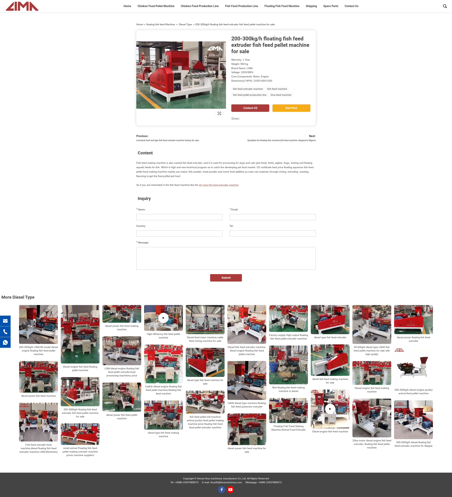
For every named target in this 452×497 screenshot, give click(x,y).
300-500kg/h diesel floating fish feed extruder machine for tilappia (413, 444)
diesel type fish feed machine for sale (205, 382)
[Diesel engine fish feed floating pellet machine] (80, 334)
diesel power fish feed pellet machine (121, 416)
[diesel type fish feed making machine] (163, 415)
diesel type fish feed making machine (163, 434)
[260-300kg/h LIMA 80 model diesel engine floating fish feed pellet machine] (38, 324)
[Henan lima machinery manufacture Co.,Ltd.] (22, 6)
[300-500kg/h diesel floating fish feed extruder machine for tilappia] (413, 419)
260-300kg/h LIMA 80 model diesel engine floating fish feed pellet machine (38, 351)
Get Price (291, 108)
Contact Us (351, 6)
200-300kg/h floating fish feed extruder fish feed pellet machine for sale (80, 413)
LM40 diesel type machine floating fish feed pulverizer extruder (247, 405)
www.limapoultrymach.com (158, 113)
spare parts (330, 6)
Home (127, 6)
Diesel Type (185, 24)
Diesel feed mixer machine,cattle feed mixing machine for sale (205, 339)
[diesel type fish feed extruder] (330, 319)
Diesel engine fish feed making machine (372, 390)
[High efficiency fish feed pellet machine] (163, 318)
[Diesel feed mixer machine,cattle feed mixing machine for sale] (205, 319)
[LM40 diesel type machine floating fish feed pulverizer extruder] (246, 380)
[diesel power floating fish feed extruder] (413, 319)
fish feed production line (241, 6)
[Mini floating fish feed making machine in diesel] (288, 364)
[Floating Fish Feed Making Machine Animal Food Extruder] (288, 410)
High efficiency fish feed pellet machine (163, 336)
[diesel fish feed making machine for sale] (330, 360)
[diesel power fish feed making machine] (121, 314)
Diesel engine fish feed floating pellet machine (80, 368)
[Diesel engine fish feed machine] (330, 408)
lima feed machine (281, 94)
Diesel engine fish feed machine (330, 431)
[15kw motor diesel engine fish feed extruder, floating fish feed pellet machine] (371, 417)
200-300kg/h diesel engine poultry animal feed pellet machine (414, 391)
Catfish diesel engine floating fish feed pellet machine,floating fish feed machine (163, 390)
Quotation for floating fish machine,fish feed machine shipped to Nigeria (281, 140)
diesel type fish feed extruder (330, 337)
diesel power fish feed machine (38, 395)
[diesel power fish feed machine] (38, 377)
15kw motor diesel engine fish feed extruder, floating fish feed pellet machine (371, 444)
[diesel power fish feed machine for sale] (246, 429)
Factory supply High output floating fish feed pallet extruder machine (288, 337)
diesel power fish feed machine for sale (247, 450)
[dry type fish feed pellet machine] (181, 75)
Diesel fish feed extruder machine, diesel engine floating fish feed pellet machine (247, 351)
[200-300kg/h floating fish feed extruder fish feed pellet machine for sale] (80, 391)
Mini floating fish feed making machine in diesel (288, 389)
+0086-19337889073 (186, 482)
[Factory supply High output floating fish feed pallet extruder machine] (288, 318)
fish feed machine (277, 88)
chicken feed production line (200, 6)
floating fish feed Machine (281, 6)
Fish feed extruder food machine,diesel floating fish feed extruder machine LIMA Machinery (38, 448)
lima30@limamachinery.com (226, 482)
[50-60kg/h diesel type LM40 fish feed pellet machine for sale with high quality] (371, 324)
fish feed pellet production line (249, 94)
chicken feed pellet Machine (156, 6)
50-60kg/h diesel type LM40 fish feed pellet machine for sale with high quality (372, 351)
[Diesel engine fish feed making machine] (371, 373)
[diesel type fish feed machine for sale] (205, 362)
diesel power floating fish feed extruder (413, 339)
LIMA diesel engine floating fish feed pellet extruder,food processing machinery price (122, 372)
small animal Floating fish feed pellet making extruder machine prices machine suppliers (80, 452)
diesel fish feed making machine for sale (330, 381)
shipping (311, 6)
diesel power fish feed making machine (121, 327)
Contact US (250, 108)
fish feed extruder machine (248, 88)
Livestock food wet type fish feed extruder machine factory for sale (167, 140)
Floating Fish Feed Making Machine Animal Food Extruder (288, 428)
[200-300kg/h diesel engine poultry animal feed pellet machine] (413, 367)
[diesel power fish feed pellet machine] (121, 397)
